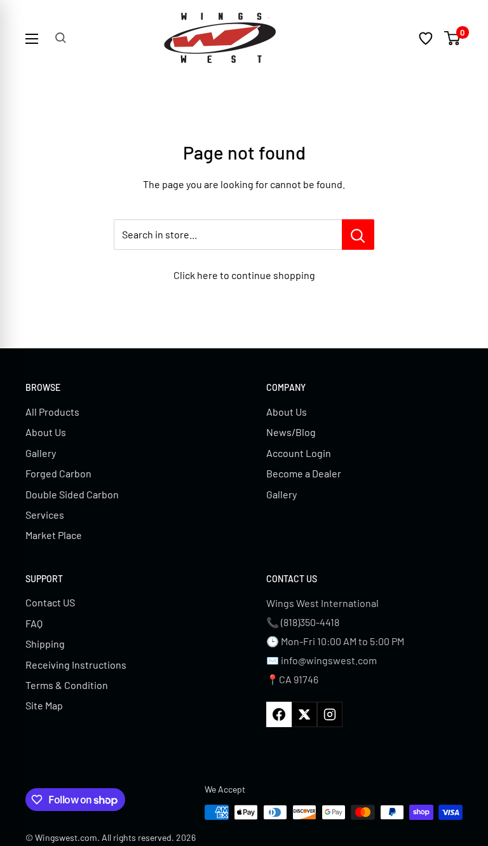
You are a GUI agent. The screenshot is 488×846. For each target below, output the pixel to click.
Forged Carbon (58, 473)
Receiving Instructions (75, 664)
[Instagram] (329, 714)
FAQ (34, 623)
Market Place (53, 535)
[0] (452, 38)
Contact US (50, 602)
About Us (45, 432)
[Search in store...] (358, 234)
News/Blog (291, 432)
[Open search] (60, 38)
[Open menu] (31, 39)
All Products (52, 412)
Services (44, 514)
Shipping (45, 644)
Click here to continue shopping (244, 275)
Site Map (44, 705)
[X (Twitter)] (304, 714)
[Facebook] (279, 714)
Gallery (40, 453)
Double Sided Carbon (72, 494)
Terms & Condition (66, 685)
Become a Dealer (303, 473)
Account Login (298, 453)
